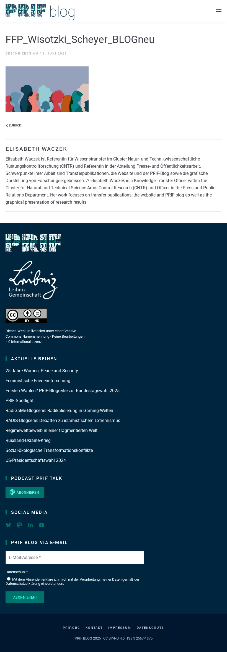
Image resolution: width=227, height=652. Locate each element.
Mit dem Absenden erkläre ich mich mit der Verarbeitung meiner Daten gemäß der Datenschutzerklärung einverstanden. (72, 581)
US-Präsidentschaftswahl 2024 (36, 460)
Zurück (15, 125)
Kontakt (94, 627)
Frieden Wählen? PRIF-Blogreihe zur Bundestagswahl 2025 (63, 390)
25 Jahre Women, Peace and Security (42, 370)
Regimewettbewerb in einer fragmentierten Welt (51, 430)
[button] (218, 11)
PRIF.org (71, 627)
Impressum (119, 627)
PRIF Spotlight (19, 400)
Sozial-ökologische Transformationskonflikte (49, 450)
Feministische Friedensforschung (38, 380)
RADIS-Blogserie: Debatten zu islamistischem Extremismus (63, 420)
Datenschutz (150, 627)
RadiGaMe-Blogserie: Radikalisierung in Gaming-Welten (59, 410)
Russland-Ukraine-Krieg (28, 440)
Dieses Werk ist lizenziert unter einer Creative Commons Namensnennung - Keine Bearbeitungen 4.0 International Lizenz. (45, 336)
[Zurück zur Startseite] (40, 11)
